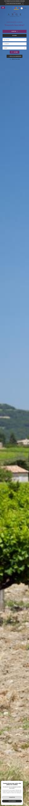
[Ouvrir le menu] (3, 7)
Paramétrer (12, 797)
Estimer (14, 35)
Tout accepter (12, 801)
